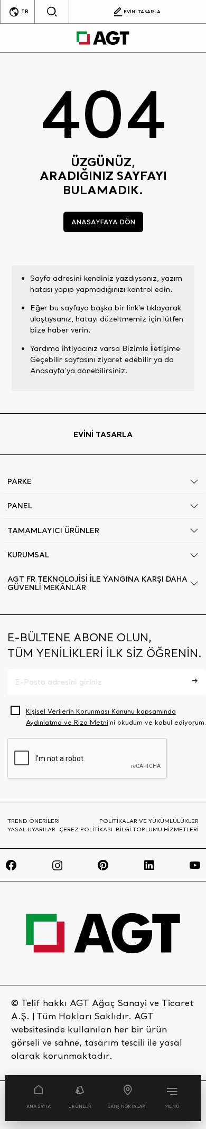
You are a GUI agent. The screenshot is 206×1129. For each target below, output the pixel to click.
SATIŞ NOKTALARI (127, 1106)
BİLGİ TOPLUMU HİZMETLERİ (157, 829)
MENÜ (172, 1106)
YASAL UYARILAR (31, 829)
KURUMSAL (28, 554)
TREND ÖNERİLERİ (33, 820)
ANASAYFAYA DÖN (103, 221)
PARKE (19, 481)
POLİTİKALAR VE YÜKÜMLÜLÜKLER (149, 820)
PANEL (19, 505)
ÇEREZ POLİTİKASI (86, 829)
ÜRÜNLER (79, 1106)
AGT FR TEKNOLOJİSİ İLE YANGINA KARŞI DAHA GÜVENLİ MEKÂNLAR (97, 583)
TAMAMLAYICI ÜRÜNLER (53, 530)
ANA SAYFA (38, 1106)
